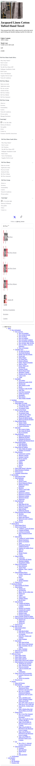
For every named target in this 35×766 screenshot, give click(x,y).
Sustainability (4, 107)
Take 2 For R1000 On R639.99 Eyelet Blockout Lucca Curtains (26, 728)
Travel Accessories (24, 678)
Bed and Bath (22, 750)
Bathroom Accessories (25, 506)
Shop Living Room (20, 410)
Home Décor (15, 523)
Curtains (21, 579)
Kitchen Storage (23, 611)
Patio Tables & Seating (25, 449)
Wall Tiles (21, 390)
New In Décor (23, 336)
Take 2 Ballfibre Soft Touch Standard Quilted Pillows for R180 (25, 699)
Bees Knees (22, 397)
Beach (20, 387)
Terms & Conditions (6, 78)
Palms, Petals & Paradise (26, 362)
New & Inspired (16, 330)
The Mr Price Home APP (7, 67)
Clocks (21, 554)
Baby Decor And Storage (26, 644)
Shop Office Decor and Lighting (24, 660)
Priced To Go (19, 471)
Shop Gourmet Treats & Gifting (24, 616)
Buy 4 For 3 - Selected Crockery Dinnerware (25, 744)
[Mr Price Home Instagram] (17, 217)
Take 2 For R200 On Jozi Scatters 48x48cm (26, 719)
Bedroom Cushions (24, 492)
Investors (3, 105)
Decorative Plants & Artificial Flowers (24, 545)
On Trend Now (23, 359)
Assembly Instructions (21, 473)
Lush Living (22, 375)
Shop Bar (17, 427)
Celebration (22, 671)
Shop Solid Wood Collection (23, 468)
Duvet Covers (23, 481)
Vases (20, 543)
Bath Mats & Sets (24, 504)
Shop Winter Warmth (25, 398)
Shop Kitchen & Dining (22, 585)
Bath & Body (22, 509)
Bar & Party (22, 600)
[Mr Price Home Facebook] (13, 217)
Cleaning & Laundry (24, 610)
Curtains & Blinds (24, 530)
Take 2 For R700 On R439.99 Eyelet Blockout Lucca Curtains (26, 733)
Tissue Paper (22, 567)
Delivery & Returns (5, 125)
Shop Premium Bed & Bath (23, 512)
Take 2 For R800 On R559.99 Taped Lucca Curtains (25, 738)
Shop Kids (18, 629)
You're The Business (6, 73)
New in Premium (23, 348)
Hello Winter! (22, 357)
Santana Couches (23, 457)
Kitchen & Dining (16, 584)
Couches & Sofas (24, 406)
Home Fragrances (24, 540)
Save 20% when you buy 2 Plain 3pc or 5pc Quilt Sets (26, 703)
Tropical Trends (23, 369)
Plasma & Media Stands (25, 418)
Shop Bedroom (19, 434)
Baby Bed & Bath (24, 642)
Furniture (14, 400)
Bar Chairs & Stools (24, 431)
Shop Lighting (19, 556)
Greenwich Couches (24, 453)
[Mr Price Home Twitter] (15, 217)
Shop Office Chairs (20, 657)
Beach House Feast (24, 370)
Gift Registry (15, 756)
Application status (5, 86)
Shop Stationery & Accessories (24, 662)
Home (13, 759)
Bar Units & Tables (24, 429)
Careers (2, 109)
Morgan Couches (23, 455)
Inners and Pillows (24, 517)
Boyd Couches (23, 458)
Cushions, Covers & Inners (26, 528)
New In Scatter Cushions (26, 340)
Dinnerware (22, 588)
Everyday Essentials (24, 392)
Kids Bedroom (23, 444)
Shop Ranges (19, 452)
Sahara (21, 462)
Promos (13, 681)
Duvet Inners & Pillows (25, 483)
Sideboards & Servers (25, 424)
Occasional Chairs (24, 408)
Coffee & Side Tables (25, 414)
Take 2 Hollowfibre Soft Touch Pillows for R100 (25, 709)
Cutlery (21, 595)
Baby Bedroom (23, 445)
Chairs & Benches (24, 426)
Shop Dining (18, 587)
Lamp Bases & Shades (25, 559)
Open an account (5, 84)
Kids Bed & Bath (24, 631)
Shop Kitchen (19, 601)
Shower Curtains (23, 507)
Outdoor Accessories (24, 450)
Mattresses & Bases (24, 437)
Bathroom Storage (24, 510)
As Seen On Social (24, 351)
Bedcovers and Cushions (26, 519)
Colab (20, 377)
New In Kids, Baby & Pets (26, 343)
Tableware (22, 621)
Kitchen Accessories (24, 608)
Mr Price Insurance (5, 97)
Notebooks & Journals (25, 663)
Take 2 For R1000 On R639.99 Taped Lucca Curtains (25, 723)
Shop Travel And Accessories (23, 673)
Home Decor (18, 712)
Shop (9, 328)
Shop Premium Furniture (22, 470)
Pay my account (5, 88)
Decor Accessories (24, 541)
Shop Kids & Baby (20, 442)
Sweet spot (22, 356)
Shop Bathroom (19, 501)
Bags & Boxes (23, 566)
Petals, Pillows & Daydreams (23, 366)
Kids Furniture (23, 639)
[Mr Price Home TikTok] (21, 217)
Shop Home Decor (20, 525)
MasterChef (22, 383)
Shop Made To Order (21, 403)
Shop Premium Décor (21, 572)
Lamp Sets (22, 558)
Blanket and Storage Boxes (26, 440)
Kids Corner (4, 71)
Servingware (22, 590)
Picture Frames (23, 553)
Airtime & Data (5, 90)
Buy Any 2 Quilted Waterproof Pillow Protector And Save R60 (25, 688)
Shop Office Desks (20, 655)
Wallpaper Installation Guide (8, 69)
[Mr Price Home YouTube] (18, 217)
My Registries (15, 761)
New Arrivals (19, 331)
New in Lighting (23, 338)
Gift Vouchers (4, 65)
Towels (21, 502)
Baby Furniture (23, 649)
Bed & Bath (14, 475)
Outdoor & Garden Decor (26, 548)
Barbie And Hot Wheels (25, 354)
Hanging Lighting (24, 561)
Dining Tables (23, 423)
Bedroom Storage (24, 497)
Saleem (21, 463)
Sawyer (21, 465)
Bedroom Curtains (24, 496)
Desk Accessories (24, 667)
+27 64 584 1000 (6, 122)
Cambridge (22, 460)
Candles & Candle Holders (26, 538)
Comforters (22, 491)
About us (3, 103)
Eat (16, 741)
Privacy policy (4, 114)
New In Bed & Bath (24, 335)
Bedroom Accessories (25, 494)
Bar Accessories (23, 432)
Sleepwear (22, 499)
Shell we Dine (23, 364)
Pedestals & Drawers (25, 439)
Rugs (20, 577)
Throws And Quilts (24, 489)
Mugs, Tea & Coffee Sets (26, 592)
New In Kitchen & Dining (26, 341)
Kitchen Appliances (24, 615)
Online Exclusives (24, 393)
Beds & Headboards (24, 436)
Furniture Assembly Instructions (9, 133)
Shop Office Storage (21, 658)
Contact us (3, 131)
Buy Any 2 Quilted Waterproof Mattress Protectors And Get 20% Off (25, 693)
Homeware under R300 (25, 382)
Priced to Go (18, 680)
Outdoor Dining (23, 598)
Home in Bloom (23, 361)
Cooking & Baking (24, 603)
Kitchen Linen (23, 613)
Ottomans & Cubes (24, 416)
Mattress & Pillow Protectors (24, 485)
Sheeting (21, 479)
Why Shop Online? (5, 60)
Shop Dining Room (20, 421)
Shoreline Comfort (24, 372)
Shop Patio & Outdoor (21, 447)
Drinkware (22, 593)
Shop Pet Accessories (21, 650)
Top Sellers (22, 380)
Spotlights (18, 379)
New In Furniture (24, 333)
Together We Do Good (6, 75)
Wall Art (21, 549)
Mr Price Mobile (5, 95)
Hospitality (22, 395)
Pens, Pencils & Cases (25, 665)
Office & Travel (15, 654)
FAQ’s (2, 129)
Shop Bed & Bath (20, 476)
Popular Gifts (15, 763)
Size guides (3, 127)
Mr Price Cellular (5, 92)
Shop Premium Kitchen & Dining (24, 618)
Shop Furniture (19, 401)
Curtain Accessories (24, 532)
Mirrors (21, 551)
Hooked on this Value (25, 374)
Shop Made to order (24, 385)
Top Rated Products (24, 353)
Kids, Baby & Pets (16, 626)
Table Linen (22, 597)
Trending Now (19, 349)
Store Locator (4, 62)
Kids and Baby (23, 754)
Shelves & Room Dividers (26, 419)
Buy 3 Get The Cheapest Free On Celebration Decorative (26, 715)
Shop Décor (18, 536)
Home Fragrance (23, 580)
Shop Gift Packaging (21, 564)
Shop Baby (18, 641)
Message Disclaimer (6, 116)
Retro (20, 466)
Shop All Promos (20, 683)
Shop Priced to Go (20, 746)
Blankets (21, 488)
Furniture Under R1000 (25, 388)
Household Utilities (24, 562)
